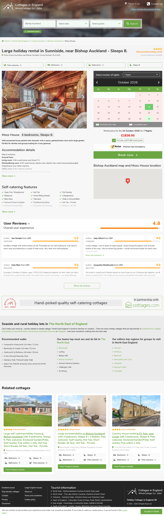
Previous (6, 99)
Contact (5, 495)
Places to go (134, 3)
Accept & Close (151, 511)
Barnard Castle (120, 367)
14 (129, 107)
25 (98, 119)
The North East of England (68, 324)
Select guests (98, 23)
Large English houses (33, 487)
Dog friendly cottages (10, 491)
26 (109, 119)
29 (140, 119)
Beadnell (117, 355)
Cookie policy (30, 499)
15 (140, 107)
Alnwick (117, 348)
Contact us (156, 4)
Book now (126, 155)
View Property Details (15, 469)
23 (149, 113)
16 (149, 107)
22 (140, 113)
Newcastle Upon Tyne (123, 359)
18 (98, 113)
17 (158, 107)
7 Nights (127, 75)
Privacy (5, 499)
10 (158, 101)
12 (109, 107)
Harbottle (118, 363)
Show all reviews (82, 285)
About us (28, 491)
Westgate (62, 331)
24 (158, 113)
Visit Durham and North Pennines (41, 331)
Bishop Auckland (66, 359)
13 (119, 107)
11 (98, 107)
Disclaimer (6, 503)
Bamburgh (63, 348)
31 (158, 119)
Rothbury (118, 352)
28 (129, 119)
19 (109, 113)
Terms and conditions (33, 495)
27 (119, 119)
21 (129, 113)
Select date (64, 23)
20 (119, 113)
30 (149, 119)
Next (82, 99)
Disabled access (8, 487)
